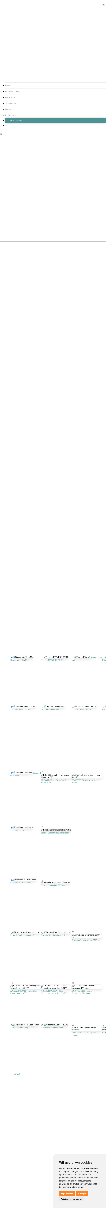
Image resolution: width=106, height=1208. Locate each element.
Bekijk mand (23, 942)
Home (7, 85)
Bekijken (22, 1035)
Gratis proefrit (10, 115)
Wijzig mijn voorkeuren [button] (71, 1199)
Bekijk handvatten (20, 837)
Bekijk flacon (52, 1035)
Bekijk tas (86, 947)
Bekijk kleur (19, 667)
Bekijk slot (20, 1000)
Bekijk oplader (75, 1042)
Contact (8, 109)
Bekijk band (21, 890)
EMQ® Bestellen (15, 120)
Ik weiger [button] (82, 1193)
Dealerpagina (10, 97)
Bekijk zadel (21, 716)
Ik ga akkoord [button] (67, 1193)
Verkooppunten (10, 103)
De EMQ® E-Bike (12, 91)
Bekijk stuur (47, 790)
